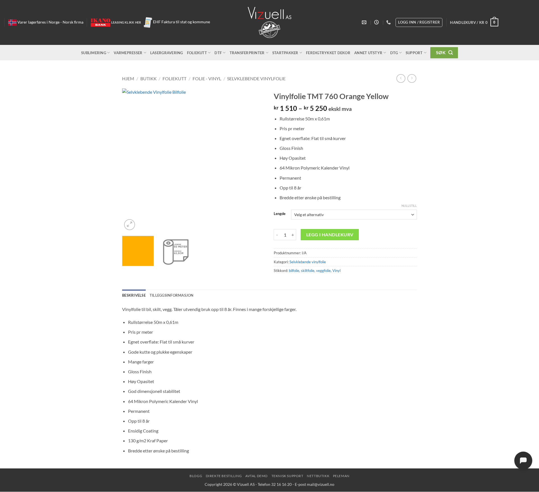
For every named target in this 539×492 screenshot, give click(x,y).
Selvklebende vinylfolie (256, 78)
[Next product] (400, 78)
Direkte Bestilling (224, 476)
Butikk (148, 78)
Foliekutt (197, 53)
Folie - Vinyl (207, 78)
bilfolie (294, 270)
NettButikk (318, 476)
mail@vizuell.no (320, 484)
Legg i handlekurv (329, 234)
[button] (474, 22)
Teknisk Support (287, 476)
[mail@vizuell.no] (365, 22)
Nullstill (409, 205)
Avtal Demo (256, 476)
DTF (218, 53)
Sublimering (93, 53)
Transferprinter (247, 53)
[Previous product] (411, 78)
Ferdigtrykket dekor (328, 53)
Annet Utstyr (368, 53)
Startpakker (285, 53)
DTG (394, 53)
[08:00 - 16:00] (377, 22)
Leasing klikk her (126, 22)
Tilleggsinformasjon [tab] (172, 295)
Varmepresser (128, 53)
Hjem (128, 78)
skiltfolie (307, 270)
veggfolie (323, 270)
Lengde (280, 214)
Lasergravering (166, 53)
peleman (341, 476)
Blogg (195, 476)
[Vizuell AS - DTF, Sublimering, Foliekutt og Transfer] (269, 22)
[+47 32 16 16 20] (389, 22)
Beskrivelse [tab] (134, 295)
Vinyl (336, 270)
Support (414, 53)
